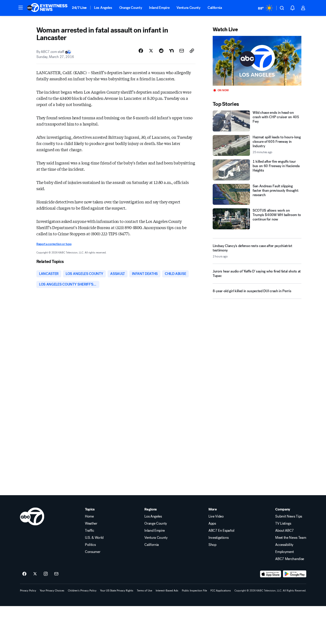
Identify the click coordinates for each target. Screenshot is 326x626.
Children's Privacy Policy (82, 590)
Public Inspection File (194, 590)
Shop (212, 545)
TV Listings (283, 523)
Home (89, 516)
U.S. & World (94, 537)
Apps (212, 523)
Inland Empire (159, 7)
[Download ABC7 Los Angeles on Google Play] (294, 574)
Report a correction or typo (53, 244)
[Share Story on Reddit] (161, 50)
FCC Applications (220, 590)
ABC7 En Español (221, 530)
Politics (90, 545)
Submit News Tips (288, 516)
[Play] (257, 61)
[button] (20, 7)
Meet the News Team (290, 537)
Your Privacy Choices (52, 590)
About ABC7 (284, 530)
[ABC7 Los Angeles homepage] (47, 8)
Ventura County (188, 7)
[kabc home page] (32, 516)
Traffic (89, 530)
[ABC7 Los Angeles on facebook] (24, 574)
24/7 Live (79, 7)
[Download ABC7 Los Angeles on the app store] (270, 574)
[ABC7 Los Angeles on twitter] (35, 574)
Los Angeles (103, 7)
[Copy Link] (192, 50)
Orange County (130, 7)
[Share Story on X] (151, 50)
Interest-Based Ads (167, 590)
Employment (284, 552)
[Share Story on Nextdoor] (171, 50)
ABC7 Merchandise (289, 559)
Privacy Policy (28, 590)
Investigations (218, 537)
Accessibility (284, 545)
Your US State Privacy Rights (116, 590)
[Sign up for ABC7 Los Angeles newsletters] (56, 574)
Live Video (216, 516)
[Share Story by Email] (181, 50)
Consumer (92, 552)
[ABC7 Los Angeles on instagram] (45, 574)
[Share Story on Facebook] (141, 50)
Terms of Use (144, 590)
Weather (91, 523)
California (215, 7)
